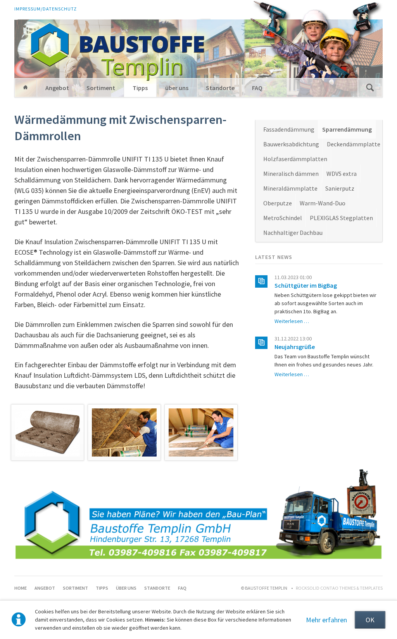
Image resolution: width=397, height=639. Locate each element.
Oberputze (277, 203)
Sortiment (100, 88)
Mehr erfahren (326, 619)
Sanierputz (339, 188)
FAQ (257, 88)
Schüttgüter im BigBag (305, 285)
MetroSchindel (282, 218)
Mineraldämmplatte (290, 188)
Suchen (369, 87)
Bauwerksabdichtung (291, 144)
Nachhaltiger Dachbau (293, 232)
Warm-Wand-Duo (322, 203)
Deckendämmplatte (353, 144)
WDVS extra (341, 173)
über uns (176, 88)
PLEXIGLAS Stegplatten (341, 218)
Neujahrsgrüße (294, 347)
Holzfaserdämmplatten (295, 159)
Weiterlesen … (291, 321)
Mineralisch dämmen (291, 173)
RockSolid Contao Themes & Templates (339, 588)
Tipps (140, 88)
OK (370, 619)
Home (25, 87)
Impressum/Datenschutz (45, 9)
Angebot (57, 88)
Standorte (220, 88)
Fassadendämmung (288, 129)
